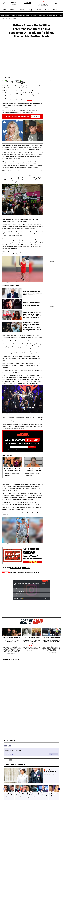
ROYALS (38, 9)
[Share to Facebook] (7, 80)
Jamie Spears (26, 567)
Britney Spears (12, 18)
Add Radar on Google (21, 82)
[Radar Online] (28, 3)
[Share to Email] (21, 80)
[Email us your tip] (14, 5)
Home (3, 18)
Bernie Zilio (7, 77)
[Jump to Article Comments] (3, 80)
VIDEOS (46, 9)
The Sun (29, 100)
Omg (7, 18)
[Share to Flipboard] (17, 80)
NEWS (5, 9)
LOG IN (57, 3)
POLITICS (22, 9)
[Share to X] (12, 80)
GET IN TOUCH (32, 562)
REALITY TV (12, 9)
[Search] (4, 3)
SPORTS (55, 9)
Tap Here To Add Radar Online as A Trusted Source (17, 116)
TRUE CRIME (30, 9)
